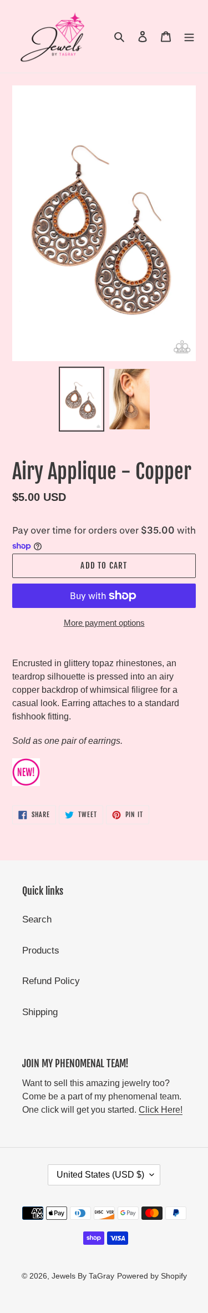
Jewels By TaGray (83, 1275)
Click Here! (160, 1109)
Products (40, 950)
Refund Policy (51, 981)
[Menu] (189, 36)
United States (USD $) (100, 1174)
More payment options (104, 622)
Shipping (40, 1012)
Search (37, 919)
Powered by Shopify (152, 1275)
